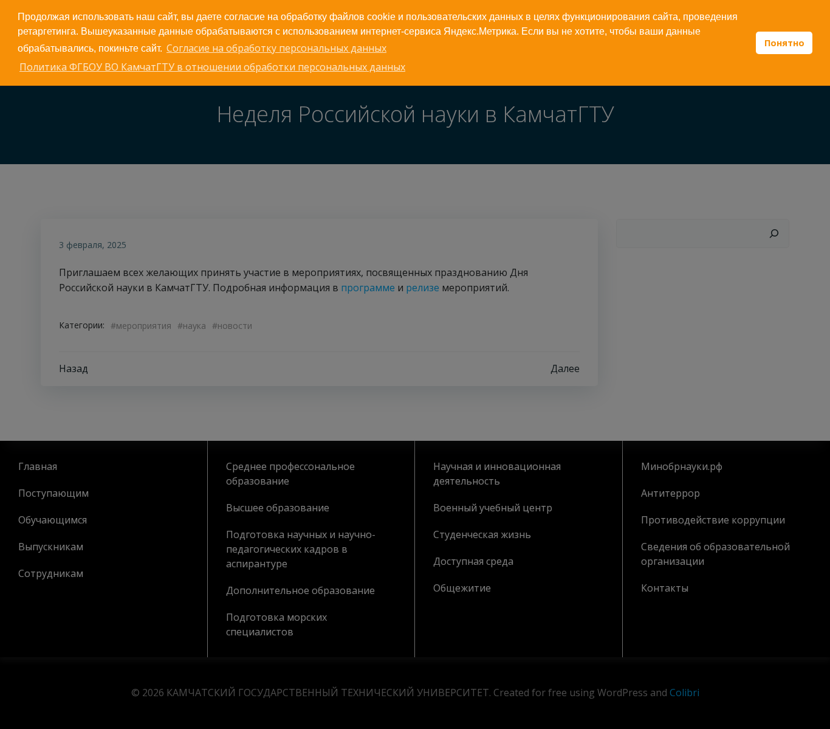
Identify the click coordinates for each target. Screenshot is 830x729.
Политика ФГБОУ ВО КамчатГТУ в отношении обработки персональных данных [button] (212, 67)
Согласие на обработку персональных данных (276, 48)
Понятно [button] (784, 43)
